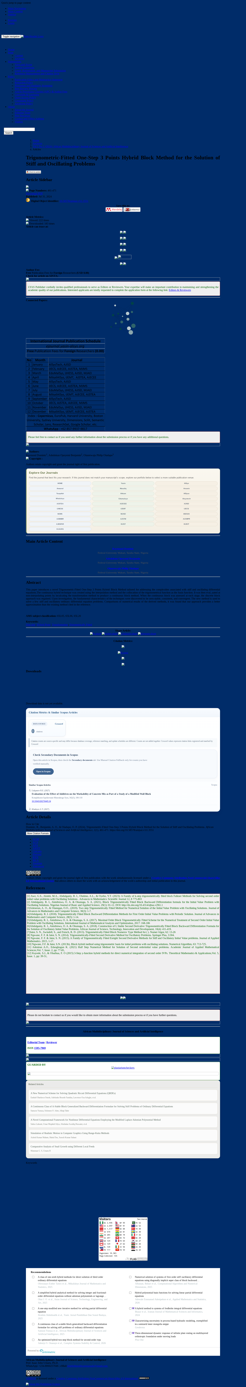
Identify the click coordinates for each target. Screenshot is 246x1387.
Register (12, 20)
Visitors (19, 121)
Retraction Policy (24, 82)
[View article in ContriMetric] (123, 647)
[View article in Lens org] (124, 244)
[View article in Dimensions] (121, 250)
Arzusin (186, 488)
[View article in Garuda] (124, 232)
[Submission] (121, 998)
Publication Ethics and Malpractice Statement (38, 79)
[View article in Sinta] (123, 279)
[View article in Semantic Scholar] (121, 244)
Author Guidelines (24, 67)
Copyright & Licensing (27, 94)
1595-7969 (40, 1048)
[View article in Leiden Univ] (121, 264)
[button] (114, 209)
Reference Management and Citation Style (37, 73)
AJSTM (123, 519)
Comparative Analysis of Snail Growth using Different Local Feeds (62, 1146)
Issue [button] (10, 52)
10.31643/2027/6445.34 (41, 801)
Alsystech (186, 499)
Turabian (37, 863)
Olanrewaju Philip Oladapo (123, 568)
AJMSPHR (60, 524)
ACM (36, 839)
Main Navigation (17, 8)
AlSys (186, 483)
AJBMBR (60, 519)
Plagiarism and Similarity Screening (33, 85)
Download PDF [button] (34, 193)
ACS (35, 842)
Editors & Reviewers (180, 290)
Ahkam (123, 493)
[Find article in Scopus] (123, 652)
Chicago (37, 851)
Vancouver (38, 866)
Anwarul (60, 488)
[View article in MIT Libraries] (124, 258)
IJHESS (60, 509)
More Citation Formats (38, 833)
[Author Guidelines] (123, 1060)
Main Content (15, 11)
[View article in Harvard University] (124, 264)
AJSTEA (60, 504)
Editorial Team (22, 112)
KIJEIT (186, 524)
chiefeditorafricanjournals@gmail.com (87, 1365)
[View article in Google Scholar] (123, 664)
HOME (60, 483)
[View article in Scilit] (124, 250)
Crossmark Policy (24, 100)
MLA (36, 860)
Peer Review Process (26, 88)
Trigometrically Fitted (80, 624)
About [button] (11, 106)
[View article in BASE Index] (121, 238)
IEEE (35, 857)
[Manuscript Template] (123, 1005)
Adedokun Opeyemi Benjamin (123, 558)
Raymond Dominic (123, 548)
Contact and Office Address (29, 118)
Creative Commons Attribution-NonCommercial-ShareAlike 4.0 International (97, 1378)
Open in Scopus (43, 771)
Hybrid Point (44, 624)
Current (19, 55)
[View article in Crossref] (124, 238)
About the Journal (24, 109)
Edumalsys (123, 499)
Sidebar (12, 14)
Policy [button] (11, 76)
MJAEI (123, 514)
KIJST (123, 524)
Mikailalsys (60, 498)
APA (35, 845)
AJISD (186, 504)
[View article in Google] (121, 232)
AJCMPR (186, 519)
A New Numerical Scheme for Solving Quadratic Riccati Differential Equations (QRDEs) (73, 1093)
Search (8, 133)
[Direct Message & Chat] (123, 445)
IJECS (186, 509)
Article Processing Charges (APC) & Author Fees (41, 91)
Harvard (37, 854)
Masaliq (123, 488)
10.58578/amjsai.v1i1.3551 (74, 201)
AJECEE (123, 504)
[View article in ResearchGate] (116, 258)
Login (11, 23)
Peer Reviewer (22, 115)
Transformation (60, 624)
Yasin (123, 483)
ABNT (36, 848)
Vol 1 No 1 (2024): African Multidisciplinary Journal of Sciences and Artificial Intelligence (80, 146)
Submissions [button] (14, 61)
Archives (19, 58)
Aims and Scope (23, 64)
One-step (30, 624)
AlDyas (186, 493)
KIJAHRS (60, 529)
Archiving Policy (24, 103)
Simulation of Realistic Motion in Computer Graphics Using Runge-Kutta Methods (70, 1133)
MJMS (60, 514)
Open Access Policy (25, 97)
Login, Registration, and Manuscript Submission (40, 70)
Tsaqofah (60, 493)
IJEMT (123, 509)
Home (11, 49)
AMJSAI (186, 514)
